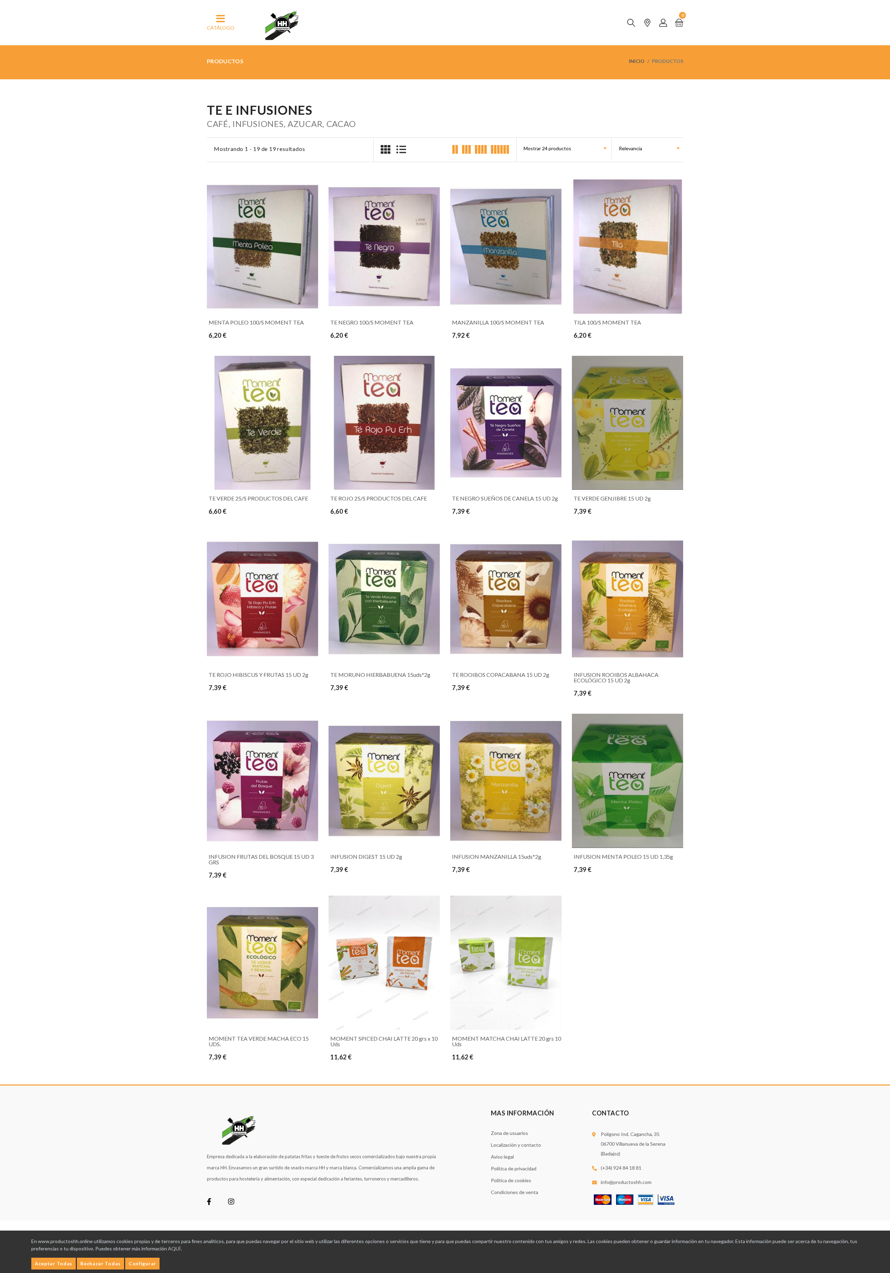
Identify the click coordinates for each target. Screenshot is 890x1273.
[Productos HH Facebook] (209, 1202)
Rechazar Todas (100, 1263)
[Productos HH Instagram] (231, 1202)
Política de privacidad (513, 1168)
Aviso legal (502, 1157)
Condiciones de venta (514, 1192)
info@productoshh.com (626, 1182)
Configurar (142, 1263)
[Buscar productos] (631, 23)
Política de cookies (511, 1180)
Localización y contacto (516, 1145)
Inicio (637, 61)
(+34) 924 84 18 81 (621, 1168)
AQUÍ (174, 1248)
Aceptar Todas (53, 1263)
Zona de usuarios (509, 1133)
